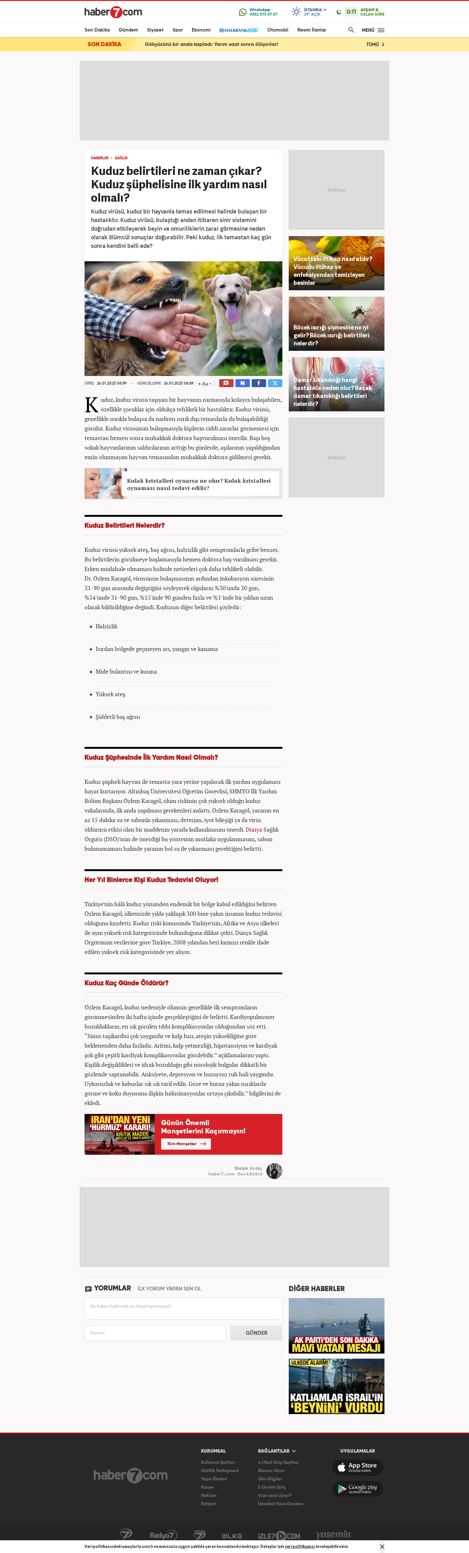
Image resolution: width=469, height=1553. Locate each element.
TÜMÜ (373, 44)
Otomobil (277, 30)
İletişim (208, 1503)
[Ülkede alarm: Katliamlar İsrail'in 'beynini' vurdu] (336, 1386)
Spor (178, 30)
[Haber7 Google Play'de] (357, 1489)
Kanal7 (126, 1535)
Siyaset (155, 30)
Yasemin (333, 1535)
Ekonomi (201, 30)
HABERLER (99, 158)
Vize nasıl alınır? (274, 1495)
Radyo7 (163, 1535)
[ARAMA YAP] (350, 30)
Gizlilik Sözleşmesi (220, 1470)
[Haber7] (113, 12)
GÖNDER (256, 1332)
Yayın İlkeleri (214, 1479)
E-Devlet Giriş (272, 1487)
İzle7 (279, 1535)
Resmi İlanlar (311, 30)
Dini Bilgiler (270, 1479)
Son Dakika (97, 30)
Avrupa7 (199, 1535)
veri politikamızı (300, 1546)
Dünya (254, 829)
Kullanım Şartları (218, 1462)
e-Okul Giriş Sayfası (278, 1462)
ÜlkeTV (232, 1535)
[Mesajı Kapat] (382, 1546)
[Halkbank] (239, 30)
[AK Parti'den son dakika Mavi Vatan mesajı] (336, 1325)
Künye (207, 1487)
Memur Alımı (271, 1470)
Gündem (128, 30)
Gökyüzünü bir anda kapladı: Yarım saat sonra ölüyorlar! (211, 44)
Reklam (209, 1495)
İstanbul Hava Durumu (280, 1503)
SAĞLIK (121, 158)
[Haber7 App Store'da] (357, 1468)
